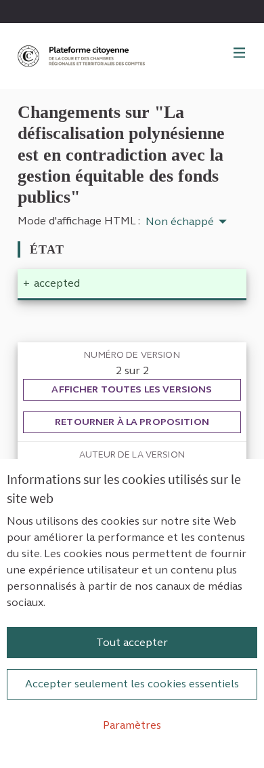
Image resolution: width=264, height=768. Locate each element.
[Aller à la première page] (83, 56)
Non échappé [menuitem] (180, 221)
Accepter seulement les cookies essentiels (132, 683)
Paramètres (132, 725)
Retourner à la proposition (132, 422)
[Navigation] (240, 53)
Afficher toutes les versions (131, 389)
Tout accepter (132, 642)
